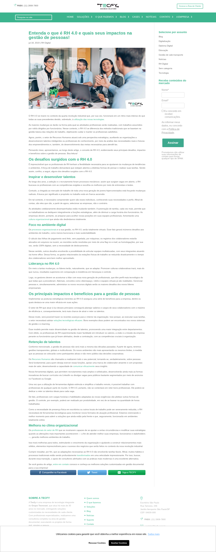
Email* (165, 100)
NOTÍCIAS (151, 17)
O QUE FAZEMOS (104, 17)
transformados (83, 455)
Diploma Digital (166, 46)
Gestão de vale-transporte (171, 55)
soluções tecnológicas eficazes (68, 320)
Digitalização (164, 41)
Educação (163, 50)
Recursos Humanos (41, 359)
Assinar (173, 142)
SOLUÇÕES (83, 17)
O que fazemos (94, 502)
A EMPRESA (182, 17)
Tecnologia (164, 73)
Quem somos (93, 498)
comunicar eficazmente (84, 366)
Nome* (165, 90)
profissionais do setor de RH (45, 430)
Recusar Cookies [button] (97, 543)
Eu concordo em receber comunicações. (172, 114)
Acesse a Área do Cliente (190, 6)
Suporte (90, 520)
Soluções (91, 507)
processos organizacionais (44, 229)
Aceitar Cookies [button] (119, 543)
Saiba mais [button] (154, 534)
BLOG (123, 17)
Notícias (162, 59)
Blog (161, 36)
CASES (136, 17)
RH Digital (46, 43)
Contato (90, 524)
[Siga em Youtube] (146, 6)
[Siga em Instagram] (140, 6)
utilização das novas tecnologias (89, 119)
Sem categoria (165, 68)
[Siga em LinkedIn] (157, 6)
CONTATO (165, 17)
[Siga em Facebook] (152, 6)
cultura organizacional (39, 219)
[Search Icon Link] (196, 18)
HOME (70, 17)
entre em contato (61, 464)
